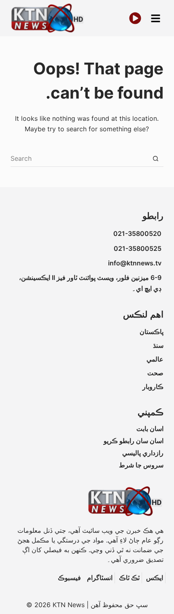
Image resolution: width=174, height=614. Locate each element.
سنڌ (158, 345)
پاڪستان (151, 332)
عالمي (154, 359)
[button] (155, 18)
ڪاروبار (152, 387)
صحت (155, 373)
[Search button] (155, 159)
